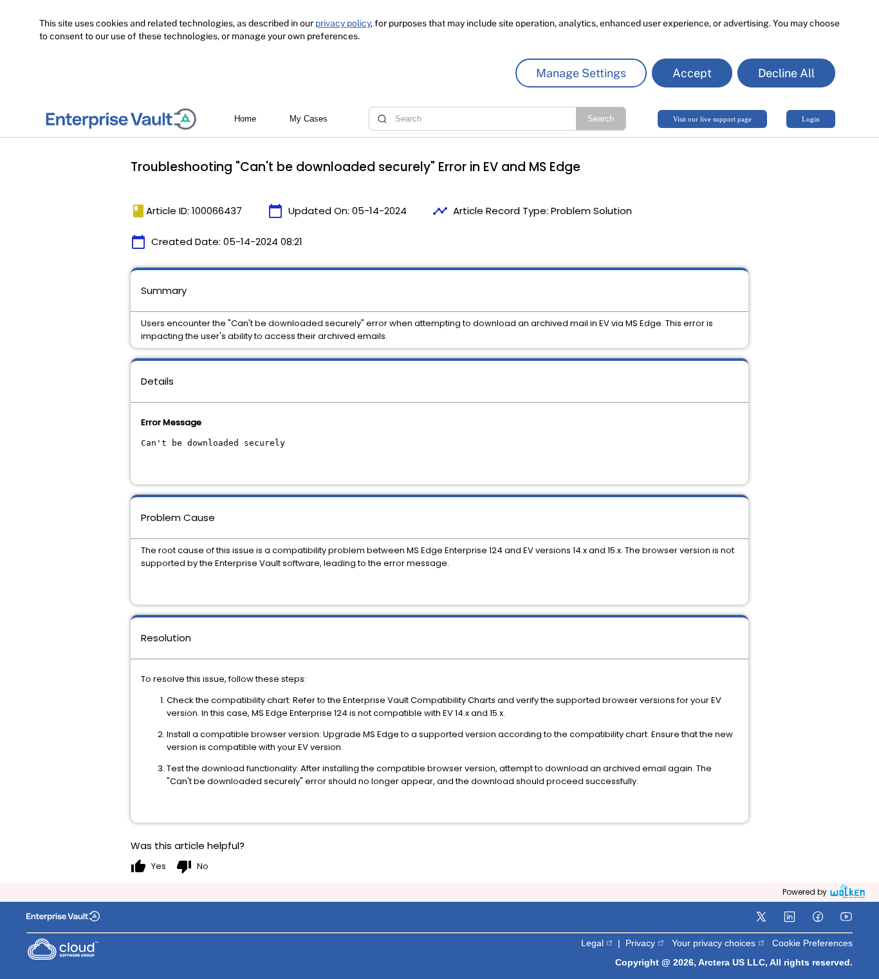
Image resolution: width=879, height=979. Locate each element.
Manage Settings (581, 73)
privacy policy (343, 23)
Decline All (786, 73)
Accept (692, 73)
